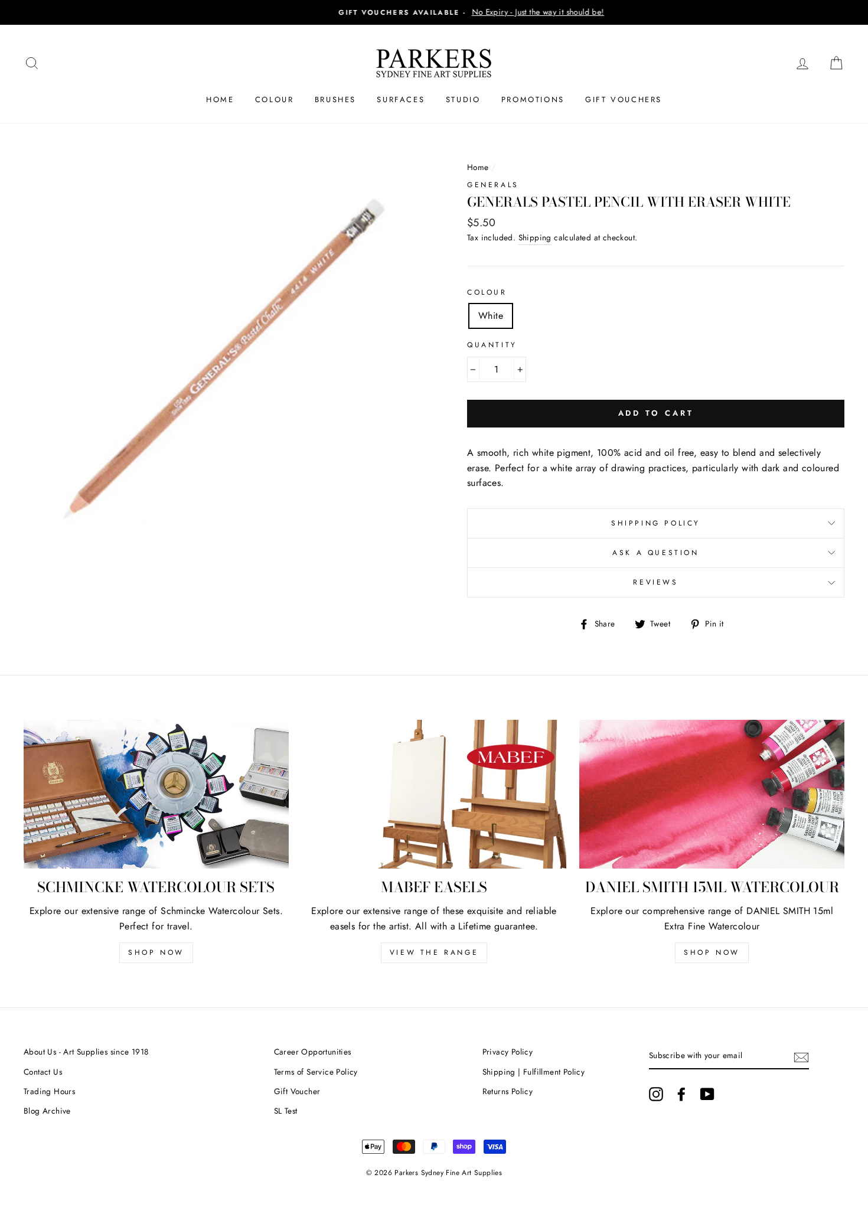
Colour (274, 99)
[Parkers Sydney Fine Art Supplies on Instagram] (656, 1094)
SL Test (286, 1111)
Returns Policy (507, 1091)
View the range (434, 952)
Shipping (535, 237)
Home (220, 99)
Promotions (532, 99)
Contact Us (43, 1072)
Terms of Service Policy (316, 1072)
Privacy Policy (507, 1052)
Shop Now (156, 952)
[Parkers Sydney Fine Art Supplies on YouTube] (707, 1094)
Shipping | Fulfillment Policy (533, 1072)
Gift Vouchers (623, 99)
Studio (463, 99)
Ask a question (655, 552)
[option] (434, 12)
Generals (493, 185)
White (490, 315)
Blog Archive (47, 1111)
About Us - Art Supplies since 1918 (86, 1052)
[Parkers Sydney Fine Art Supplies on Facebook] (681, 1094)
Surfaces (401, 99)
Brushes (335, 99)
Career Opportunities (312, 1052)
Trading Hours (49, 1091)
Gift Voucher (297, 1091)
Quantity (492, 345)
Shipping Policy (655, 523)
